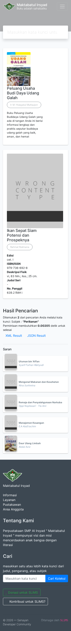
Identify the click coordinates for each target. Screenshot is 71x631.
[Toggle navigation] (62, 6)
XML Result (14, 336)
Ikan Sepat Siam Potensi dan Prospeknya (22, 235)
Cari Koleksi (56, 578)
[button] (35, 142)
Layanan (9, 500)
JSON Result (36, 336)
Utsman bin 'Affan (29, 361)
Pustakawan (12, 504)
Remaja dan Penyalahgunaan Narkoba (40, 402)
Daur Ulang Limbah (30, 443)
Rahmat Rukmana (19, 246)
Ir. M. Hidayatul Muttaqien (24, 104)
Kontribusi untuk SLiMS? (27, 601)
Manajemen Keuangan (31, 422)
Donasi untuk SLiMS (23, 592)
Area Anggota (13, 509)
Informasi (10, 495)
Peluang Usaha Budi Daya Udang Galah (23, 93)
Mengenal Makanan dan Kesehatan (39, 381)
